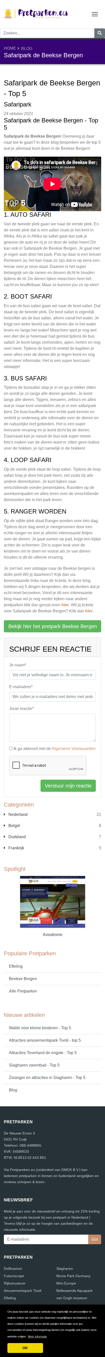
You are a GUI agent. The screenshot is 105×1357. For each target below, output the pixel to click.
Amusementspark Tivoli (22, 1291)
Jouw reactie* (21, 708)
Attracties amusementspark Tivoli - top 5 (45, 1040)
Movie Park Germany (73, 1276)
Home (10, 48)
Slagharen (64, 1269)
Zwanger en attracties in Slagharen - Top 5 (47, 1077)
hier (65, 605)
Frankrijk (15, 848)
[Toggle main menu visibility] (95, 13)
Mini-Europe (66, 1283)
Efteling (16, 966)
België (13, 825)
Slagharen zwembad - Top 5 (34, 1065)
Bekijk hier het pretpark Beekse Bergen (52, 626)
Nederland (17, 814)
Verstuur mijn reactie (68, 785)
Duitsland (16, 837)
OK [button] (25, 1348)
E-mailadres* (21, 687)
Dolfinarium (13, 1269)
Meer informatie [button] (37, 1336)
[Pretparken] (36, 14)
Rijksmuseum (14, 1283)
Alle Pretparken (23, 991)
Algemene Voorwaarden (74, 748)
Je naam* (17, 665)
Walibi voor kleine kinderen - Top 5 (40, 1028)
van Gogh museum (71, 1298)
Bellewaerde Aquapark (74, 1291)
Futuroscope (14, 1276)
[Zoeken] (99, 33)
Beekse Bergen (23, 979)
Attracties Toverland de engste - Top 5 (43, 1053)
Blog (26, 48)
